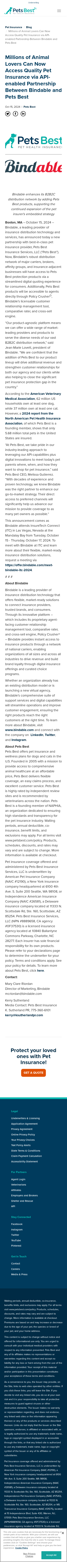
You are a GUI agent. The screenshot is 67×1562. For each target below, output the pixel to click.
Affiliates (16, 1190)
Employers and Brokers (24, 1195)
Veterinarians (18, 1184)
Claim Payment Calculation (26, 1156)
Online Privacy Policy (23, 1134)
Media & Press (19, 1274)
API (13, 1206)
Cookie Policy (21, 1548)
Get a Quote (33, 1073)
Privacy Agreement (21, 1129)
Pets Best (29, 107)
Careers (15, 1269)
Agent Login (18, 1179)
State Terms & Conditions (25, 1150)
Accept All (51, 1555)
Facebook (17, 1224)
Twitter (49, 735)
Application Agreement (24, 1123)
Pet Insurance (13, 27)
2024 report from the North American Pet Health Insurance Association (33, 418)
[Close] (63, 1533)
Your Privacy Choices (23, 1139)
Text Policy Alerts (21, 1145)
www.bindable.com (19, 730)
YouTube (16, 1240)
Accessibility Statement (24, 1161)
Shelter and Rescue (22, 1201)
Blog (29, 27)
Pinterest (16, 1245)
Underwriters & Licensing (25, 1118)
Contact (15, 1263)
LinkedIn (36, 735)
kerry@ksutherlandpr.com (24, 1015)
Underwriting (33, 3)
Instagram (18, 740)
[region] (33, 1545)
